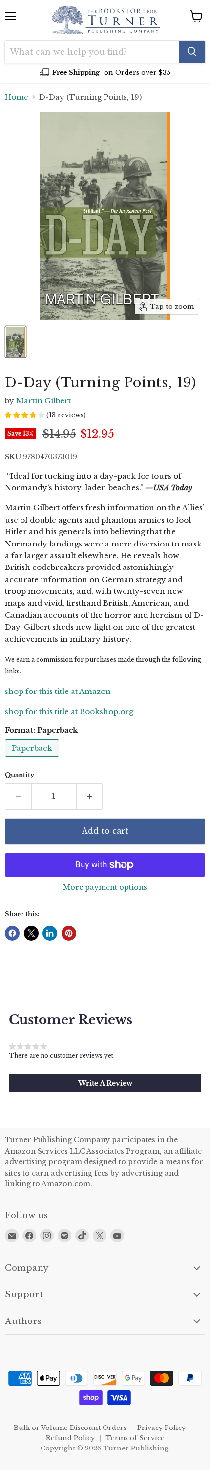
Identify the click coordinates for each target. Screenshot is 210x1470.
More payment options (105, 887)
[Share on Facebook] (12, 933)
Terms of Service (135, 1438)
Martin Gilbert (43, 400)
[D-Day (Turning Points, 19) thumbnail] (15, 341)
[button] (105, 1083)
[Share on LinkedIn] (49, 933)
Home (16, 97)
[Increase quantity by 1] (90, 796)
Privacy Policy (161, 1428)
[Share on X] (31, 933)
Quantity (19, 774)
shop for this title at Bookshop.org (69, 711)
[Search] (192, 52)
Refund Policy (70, 1438)
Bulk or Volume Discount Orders (70, 1428)
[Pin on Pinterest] (69, 933)
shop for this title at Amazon (58, 691)
